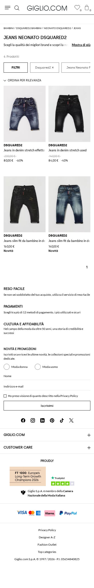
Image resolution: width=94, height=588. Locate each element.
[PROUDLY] (28, 476)
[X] (71, 420)
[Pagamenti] (47, 513)
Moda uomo (50, 367)
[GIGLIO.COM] (47, 8)
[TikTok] (62, 420)
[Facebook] (23, 420)
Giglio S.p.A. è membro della (50, 493)
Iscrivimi (47, 406)
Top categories (47, 552)
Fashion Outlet (47, 544)
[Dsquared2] (44, 67)
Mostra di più (81, 45)
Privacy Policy (69, 396)
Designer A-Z (47, 537)
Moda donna (19, 367)
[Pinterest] (52, 420)
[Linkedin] (42, 420)
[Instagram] (33, 420)
